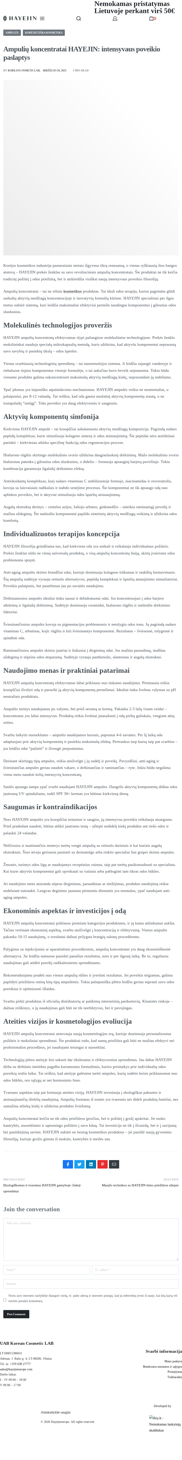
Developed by (162, 1406)
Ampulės (12, 32)
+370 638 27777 (20, 1364)
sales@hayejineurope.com (16, 1369)
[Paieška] (78, 18)
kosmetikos (72, 291)
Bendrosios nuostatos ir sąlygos (162, 1366)
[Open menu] (42, 18)
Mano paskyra (173, 1361)
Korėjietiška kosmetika (44, 32)
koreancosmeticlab (24, 70)
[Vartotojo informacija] (115, 18)
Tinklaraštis (174, 1377)
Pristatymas (175, 1371)
